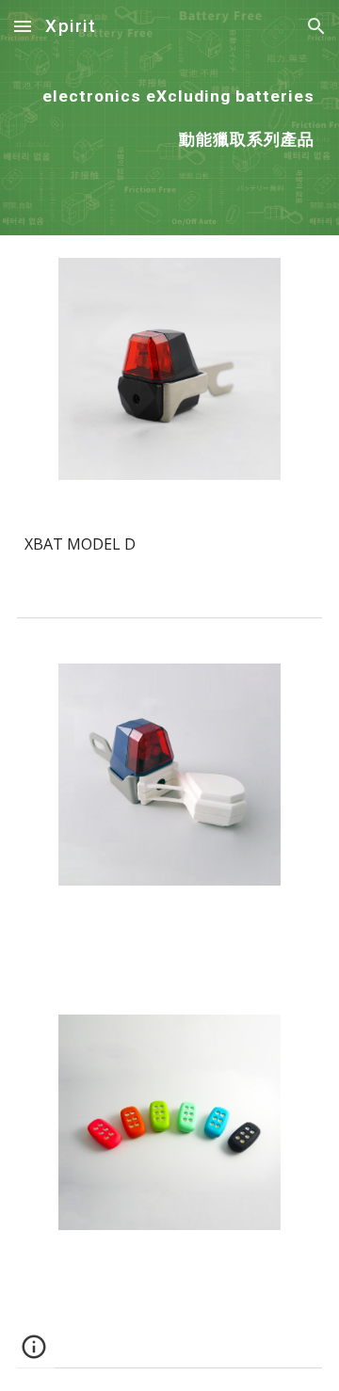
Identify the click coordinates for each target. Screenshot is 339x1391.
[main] (169, 117)
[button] (22, 26)
